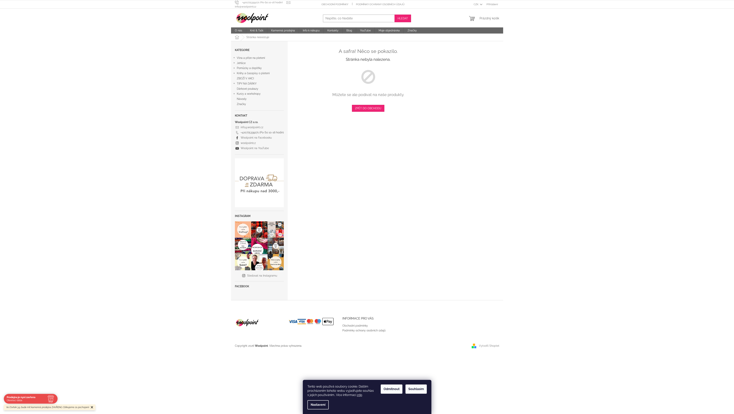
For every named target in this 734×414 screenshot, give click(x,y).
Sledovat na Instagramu (262, 275)
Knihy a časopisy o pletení (253, 73)
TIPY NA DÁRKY (247, 83)
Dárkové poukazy (247, 88)
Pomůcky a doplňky (249, 68)
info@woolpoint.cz (252, 127)
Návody (242, 98)
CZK (476, 4)
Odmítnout (392, 389)
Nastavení (318, 405)
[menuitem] (238, 30)
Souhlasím (416, 389)
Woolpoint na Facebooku (256, 137)
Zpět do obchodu (368, 108)
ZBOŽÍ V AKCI (245, 78)
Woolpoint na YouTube (255, 148)
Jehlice (241, 63)
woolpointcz (248, 143)
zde (359, 395)
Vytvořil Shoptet (489, 345)
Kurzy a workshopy (249, 93)
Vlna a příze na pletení (251, 57)
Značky (241, 104)
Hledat (403, 18)
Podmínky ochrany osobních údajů (380, 4)
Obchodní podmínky (334, 4)
